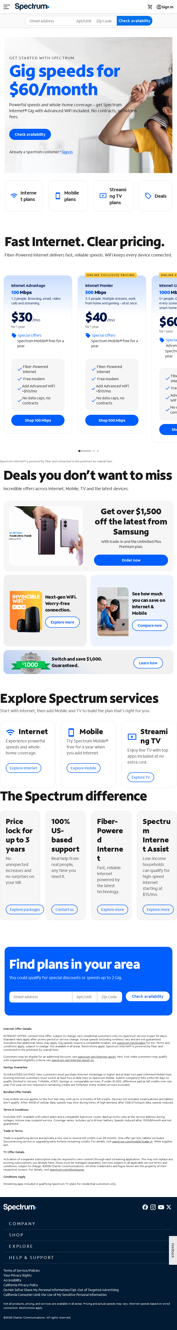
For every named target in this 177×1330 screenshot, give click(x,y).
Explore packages (25, 909)
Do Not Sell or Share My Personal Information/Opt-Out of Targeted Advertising (61, 1290)
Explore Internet (23, 767)
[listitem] (24, 195)
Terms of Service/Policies (21, 1270)
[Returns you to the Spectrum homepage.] (32, 6)
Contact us (65, 909)
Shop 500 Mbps (112, 420)
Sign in (67, 151)
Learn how (148, 662)
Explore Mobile (83, 767)
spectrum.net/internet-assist (97, 1056)
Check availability (30, 134)
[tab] (84, 451)
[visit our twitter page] (168, 1206)
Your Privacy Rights (17, 1275)
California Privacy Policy (20, 1285)
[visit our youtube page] (161, 1206)
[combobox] (53, 20)
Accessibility (12, 1280)
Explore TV (141, 777)
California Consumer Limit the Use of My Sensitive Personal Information (55, 1294)
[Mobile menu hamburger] (7, 7)
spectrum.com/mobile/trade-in (132, 1141)
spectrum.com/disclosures (67, 1169)
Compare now (150, 625)
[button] (88, 1223)
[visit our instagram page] (153, 1206)
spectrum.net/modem (131, 1043)
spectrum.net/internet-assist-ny (73, 1060)
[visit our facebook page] (145, 1206)
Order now (131, 560)
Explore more (62, 622)
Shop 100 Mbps (38, 420)
